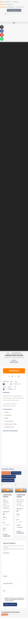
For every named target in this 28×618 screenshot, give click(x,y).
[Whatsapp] (2, 39)
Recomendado (6, 473)
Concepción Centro (16, 353)
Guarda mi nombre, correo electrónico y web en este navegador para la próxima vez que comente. (14, 599)
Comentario (6, 553)
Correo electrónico (8, 583)
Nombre (5, 576)
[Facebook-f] (2, 31)
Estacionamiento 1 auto (10, 424)
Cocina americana (9, 421)
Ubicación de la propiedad (9, 476)
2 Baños (7, 412)
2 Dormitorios (8, 415)
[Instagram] (2, 27)
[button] (14, 23)
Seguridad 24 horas (9, 427)
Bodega (6, 418)
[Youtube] (2, 35)
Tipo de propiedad (16, 473)
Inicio (8, 353)
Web (4, 590)
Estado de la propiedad (8, 480)
